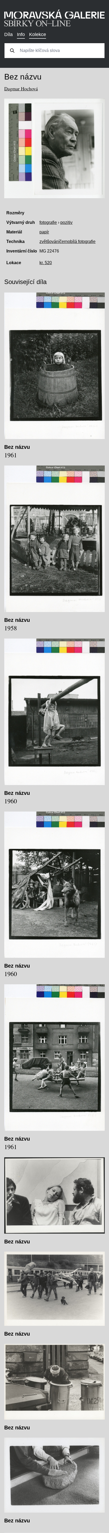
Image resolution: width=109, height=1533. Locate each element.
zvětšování (49, 241)
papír (44, 232)
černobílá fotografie (78, 241)
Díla (8, 34)
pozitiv (66, 222)
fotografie (48, 222)
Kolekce (37, 34)
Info (21, 34)
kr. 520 (45, 262)
